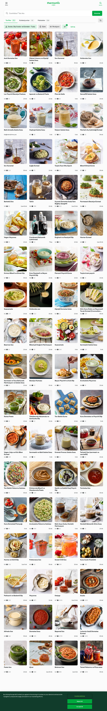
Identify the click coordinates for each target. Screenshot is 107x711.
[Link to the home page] (53, 4)
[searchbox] (49, 13)
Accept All (79, 706)
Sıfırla (73, 27)
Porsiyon (55, 27)
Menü (6, 5)
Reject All (80, 701)
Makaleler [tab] (43, 20)
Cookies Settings (80, 696)
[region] (53, 701)
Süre (44, 27)
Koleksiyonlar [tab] (26, 20)
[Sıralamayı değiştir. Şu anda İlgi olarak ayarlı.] (100, 20)
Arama (100, 5)
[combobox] (49, 13)
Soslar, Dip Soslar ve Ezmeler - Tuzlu (21, 27)
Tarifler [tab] (10, 20)
